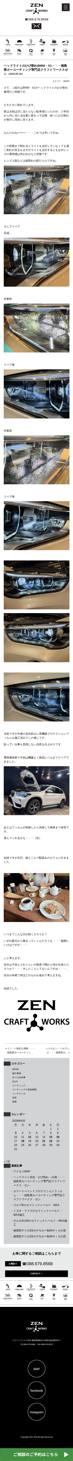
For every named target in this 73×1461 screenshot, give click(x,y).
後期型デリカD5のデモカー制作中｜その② (39, 1236)
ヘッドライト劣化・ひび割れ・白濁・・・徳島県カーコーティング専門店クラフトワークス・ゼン (39, 1181)
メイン (8, 1048)
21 (43, 1141)
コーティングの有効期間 (24, 1089)
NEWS (15, 1069)
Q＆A (15, 1081)
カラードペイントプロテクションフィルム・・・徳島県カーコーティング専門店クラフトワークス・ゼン (39, 1195)
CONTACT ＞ (36, 1273)
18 (22, 1141)
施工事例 (16, 1073)
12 (29, 1137)
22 (50, 1141)
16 (57, 1137)
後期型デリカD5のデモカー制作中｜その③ (39, 1230)
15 (50, 1137)
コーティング (18, 1085)
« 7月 (7, 1161)
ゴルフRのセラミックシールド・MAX (36, 1205)
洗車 (14, 1097)
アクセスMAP (21, 1171)
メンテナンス (18, 1093)
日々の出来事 (18, 1077)
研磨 (14, 1101)
